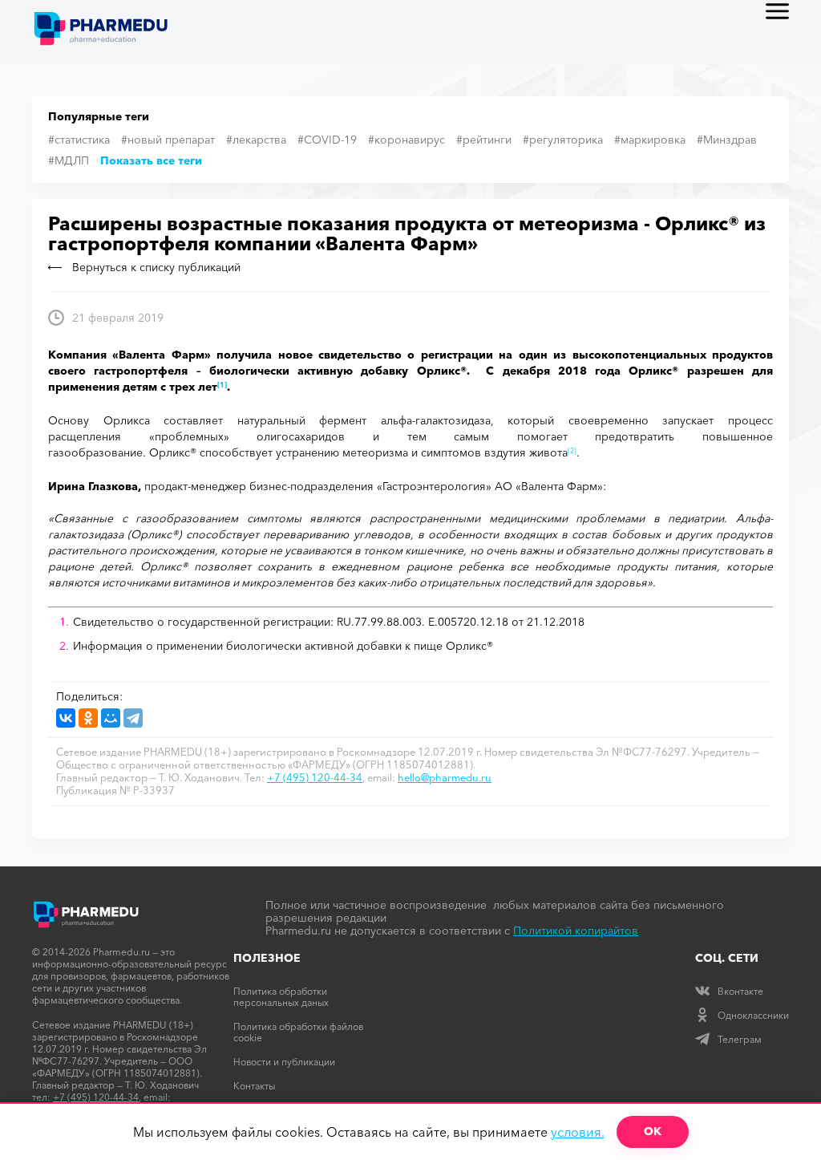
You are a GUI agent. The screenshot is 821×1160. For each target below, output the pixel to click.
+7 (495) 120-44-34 (314, 777)
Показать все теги (151, 160)
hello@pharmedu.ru (444, 777)
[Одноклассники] (88, 718)
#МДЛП (68, 160)
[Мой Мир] (110, 718)
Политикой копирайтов (575, 930)
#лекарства (256, 139)
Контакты (254, 1086)
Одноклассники (753, 1015)
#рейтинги (484, 139)
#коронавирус (406, 139)
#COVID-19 (327, 139)
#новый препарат (168, 139)
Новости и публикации (284, 1062)
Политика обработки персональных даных (281, 996)
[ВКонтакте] (65, 718)
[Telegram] (133, 718)
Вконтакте (740, 991)
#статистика (79, 139)
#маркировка (650, 139)
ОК (652, 1131)
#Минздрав (727, 139)
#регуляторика (563, 139)
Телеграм (740, 1039)
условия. (578, 1132)
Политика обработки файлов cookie (298, 1032)
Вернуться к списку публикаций (156, 267)
